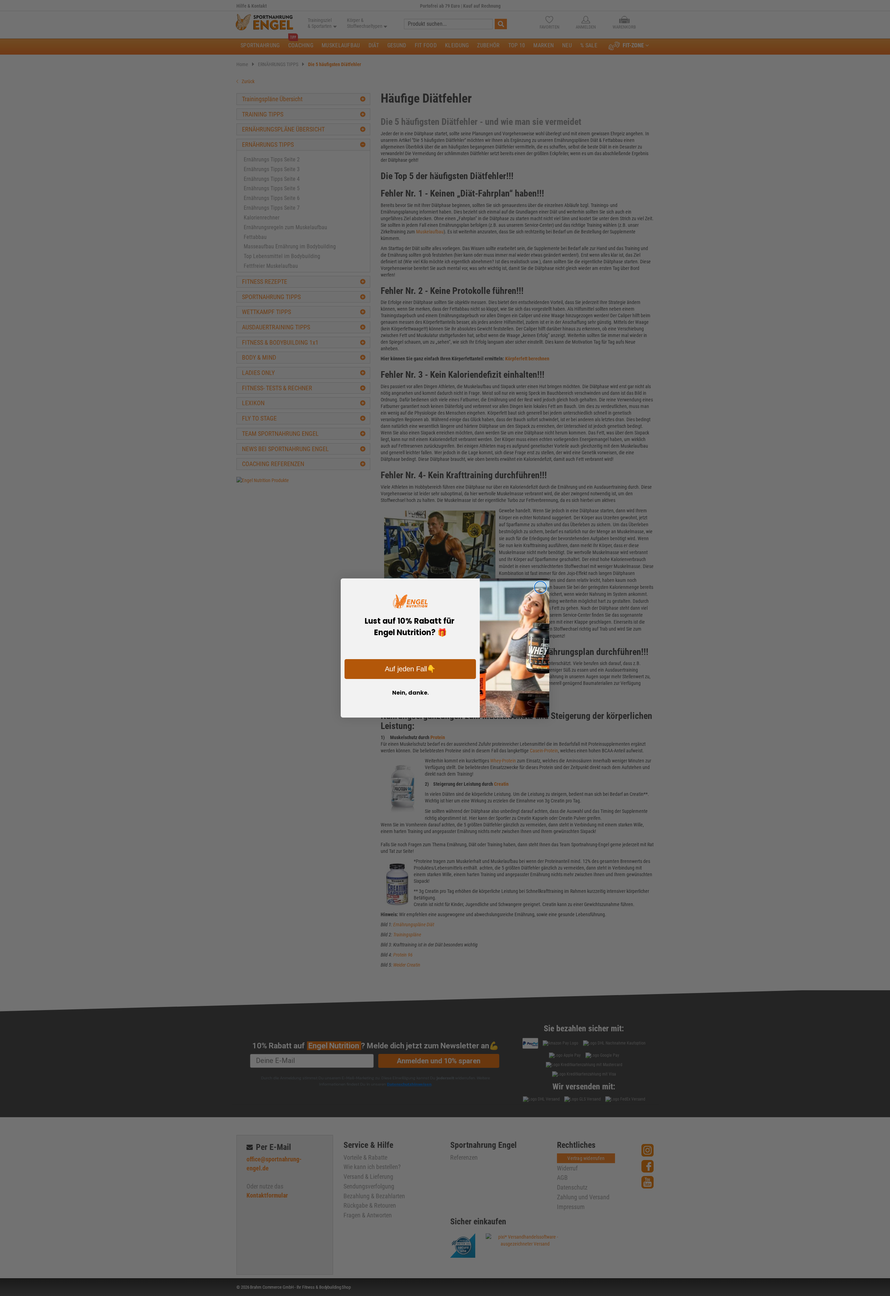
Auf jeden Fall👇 (410, 669)
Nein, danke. (410, 693)
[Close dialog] (540, 587)
